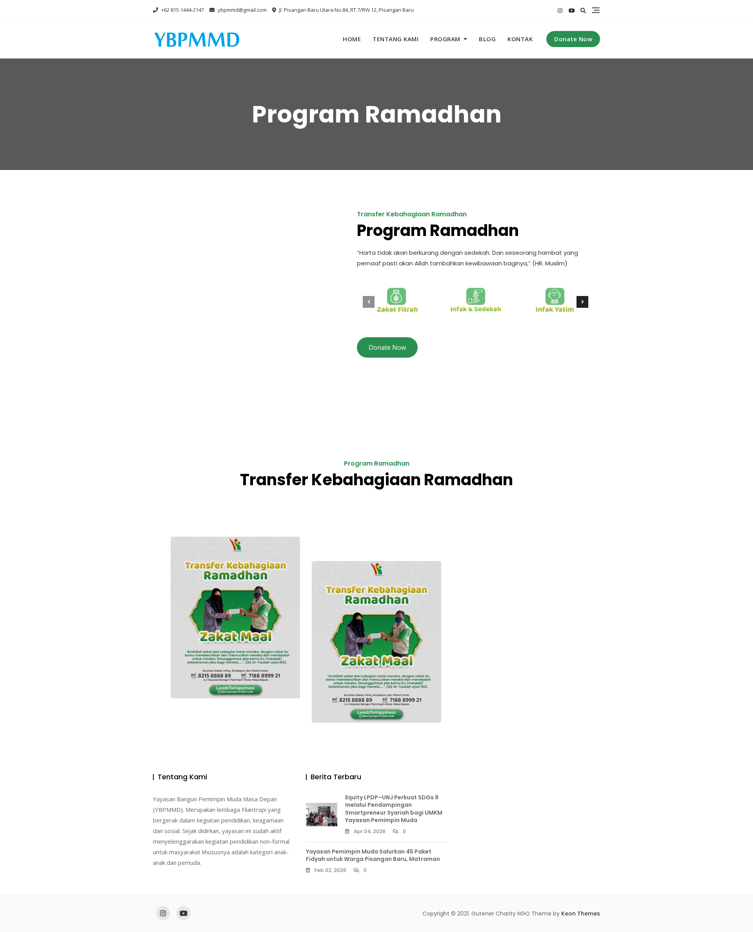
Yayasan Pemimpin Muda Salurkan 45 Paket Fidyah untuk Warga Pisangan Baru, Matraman (373, 855)
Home (352, 39)
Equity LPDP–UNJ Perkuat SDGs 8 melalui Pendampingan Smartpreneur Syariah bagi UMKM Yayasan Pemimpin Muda (393, 808)
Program (445, 39)
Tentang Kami (395, 39)
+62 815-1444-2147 (182, 9)
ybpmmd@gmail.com (241, 9)
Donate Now (573, 39)
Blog (487, 39)
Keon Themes (580, 913)
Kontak (520, 39)
